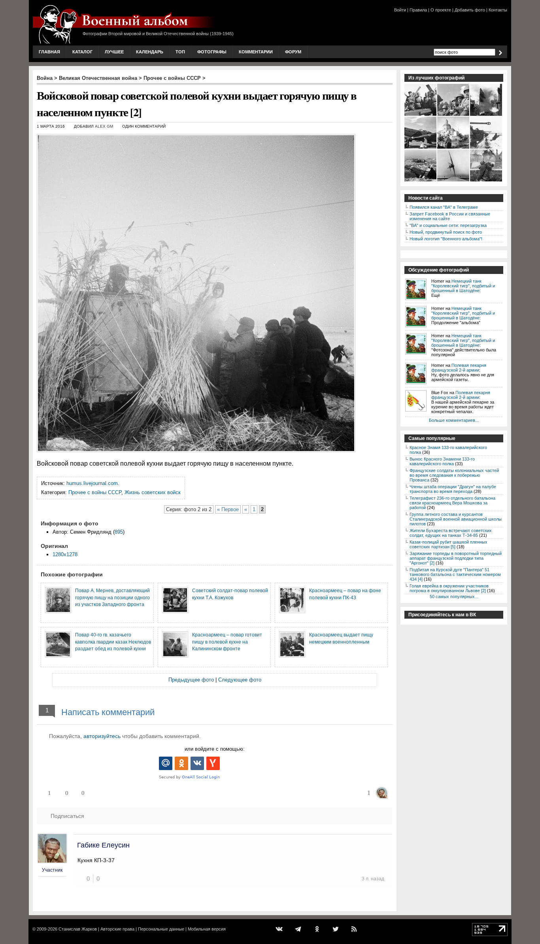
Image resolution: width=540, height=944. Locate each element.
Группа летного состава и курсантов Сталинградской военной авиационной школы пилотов (456, 519)
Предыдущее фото (191, 680)
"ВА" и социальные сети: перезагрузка (448, 225)
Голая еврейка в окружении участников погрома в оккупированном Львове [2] (449, 588)
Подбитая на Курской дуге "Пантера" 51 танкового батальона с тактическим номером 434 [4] (455, 574)
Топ (180, 51)
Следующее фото (239, 680)
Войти (400, 10)
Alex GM (104, 126)
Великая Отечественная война (98, 78)
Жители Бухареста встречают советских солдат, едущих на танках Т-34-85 (451, 533)
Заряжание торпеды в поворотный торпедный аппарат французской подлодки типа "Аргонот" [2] (456, 558)
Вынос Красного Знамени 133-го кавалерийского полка (442, 461)
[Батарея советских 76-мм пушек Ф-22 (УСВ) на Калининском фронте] (420, 180)
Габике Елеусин (103, 845)
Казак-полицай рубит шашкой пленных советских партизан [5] (448, 544)
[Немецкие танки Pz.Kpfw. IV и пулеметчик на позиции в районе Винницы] (486, 147)
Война (45, 78)
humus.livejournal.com (92, 483)
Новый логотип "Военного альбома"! (446, 238)
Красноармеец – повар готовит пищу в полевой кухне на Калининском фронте (227, 641)
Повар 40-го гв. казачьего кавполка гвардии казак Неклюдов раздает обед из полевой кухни (113, 641)
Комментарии (256, 51)
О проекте (440, 10)
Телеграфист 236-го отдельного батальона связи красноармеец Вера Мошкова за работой (452, 503)
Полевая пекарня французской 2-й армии (458, 367)
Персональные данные (161, 929)
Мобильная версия (207, 929)
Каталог (82, 51)
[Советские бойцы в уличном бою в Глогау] (486, 115)
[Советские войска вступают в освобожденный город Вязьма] (453, 147)
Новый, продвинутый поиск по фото (446, 232)
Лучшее (114, 51)
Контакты (498, 10)
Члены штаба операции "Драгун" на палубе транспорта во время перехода (453, 489)
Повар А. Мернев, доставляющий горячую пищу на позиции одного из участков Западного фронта (112, 597)
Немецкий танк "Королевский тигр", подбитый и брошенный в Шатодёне (463, 286)
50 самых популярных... (454, 596)
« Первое (228, 509)
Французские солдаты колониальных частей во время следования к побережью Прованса (454, 475)
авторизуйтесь (102, 736)
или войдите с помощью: (215, 749)
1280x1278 (65, 554)
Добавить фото (470, 10)
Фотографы (212, 51)
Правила (418, 10)
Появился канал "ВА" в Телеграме (444, 207)
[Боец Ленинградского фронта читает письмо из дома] (453, 115)
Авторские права (117, 929)
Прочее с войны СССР (172, 78)
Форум (293, 51)
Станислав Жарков (78, 929)
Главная (49, 51)
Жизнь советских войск (153, 492)
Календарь (149, 51)
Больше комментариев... (454, 420)
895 (119, 532)
